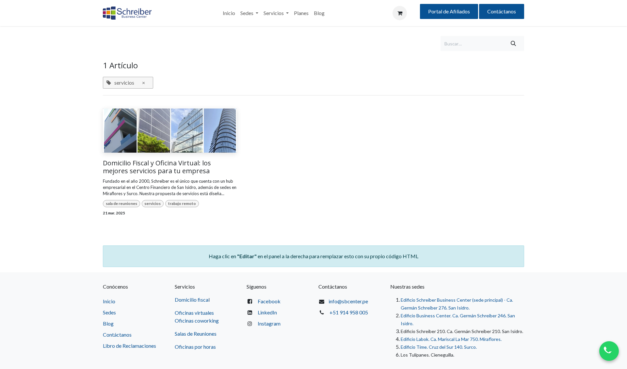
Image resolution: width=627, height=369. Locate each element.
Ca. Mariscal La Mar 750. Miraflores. (466, 339)
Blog (108, 323)
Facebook (269, 301)
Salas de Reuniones (196, 333)
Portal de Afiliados (449, 11)
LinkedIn (267, 312)
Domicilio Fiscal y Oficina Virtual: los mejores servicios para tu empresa (157, 167)
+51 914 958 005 (349, 312)
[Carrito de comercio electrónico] (400, 13)
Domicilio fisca (191, 299)
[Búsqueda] (513, 43)
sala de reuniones (121, 203)
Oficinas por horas (195, 347)
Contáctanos (501, 11)
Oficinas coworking (197, 320)
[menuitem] (229, 13)
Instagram (269, 323)
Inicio (109, 301)
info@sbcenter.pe (348, 301)
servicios (152, 203)
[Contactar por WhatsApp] (609, 351)
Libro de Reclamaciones (129, 346)
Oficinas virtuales (194, 313)
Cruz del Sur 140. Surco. (453, 347)
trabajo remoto (182, 203)
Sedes (109, 312)
